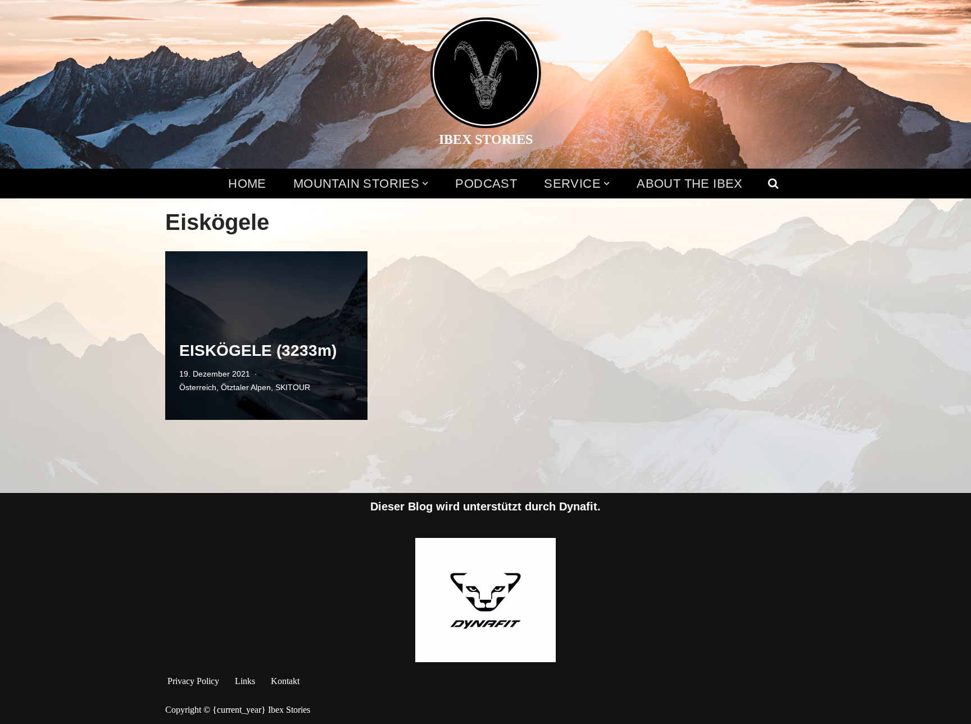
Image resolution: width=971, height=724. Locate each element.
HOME (247, 184)
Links (245, 681)
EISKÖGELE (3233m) (258, 350)
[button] (425, 183)
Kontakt (285, 681)
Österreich (197, 387)
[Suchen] (773, 183)
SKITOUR (292, 387)
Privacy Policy (193, 681)
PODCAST (486, 184)
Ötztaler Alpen (246, 387)
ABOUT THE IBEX (690, 184)
